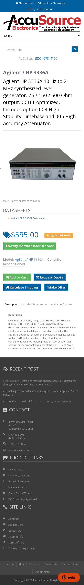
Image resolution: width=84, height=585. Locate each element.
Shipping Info (15, 536)
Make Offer (57, 287)
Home (10, 564)
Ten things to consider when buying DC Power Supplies (37, 391)
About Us (13, 519)
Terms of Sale (16, 542)
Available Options (61, 304)
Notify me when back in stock (30, 246)
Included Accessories (34, 304)
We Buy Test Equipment (21, 548)
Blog (21, 564)
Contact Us (14, 530)
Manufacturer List (18, 487)
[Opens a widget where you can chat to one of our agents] (68, 578)
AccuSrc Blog (15, 525)
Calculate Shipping (23, 287)
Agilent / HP (24, 259)
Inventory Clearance (52, 3)
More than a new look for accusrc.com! (28, 401)
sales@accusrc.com (19, 450)
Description (11, 304)
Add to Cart (18, 277)
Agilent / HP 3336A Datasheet (28, 218)
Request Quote (51, 277)
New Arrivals (26, 3)
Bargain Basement (41, 9)
